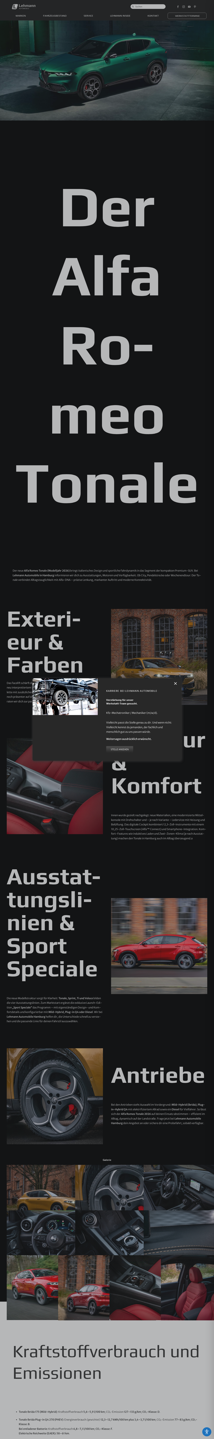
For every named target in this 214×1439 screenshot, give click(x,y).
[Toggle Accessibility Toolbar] (207, 1432)
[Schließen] (175, 683)
